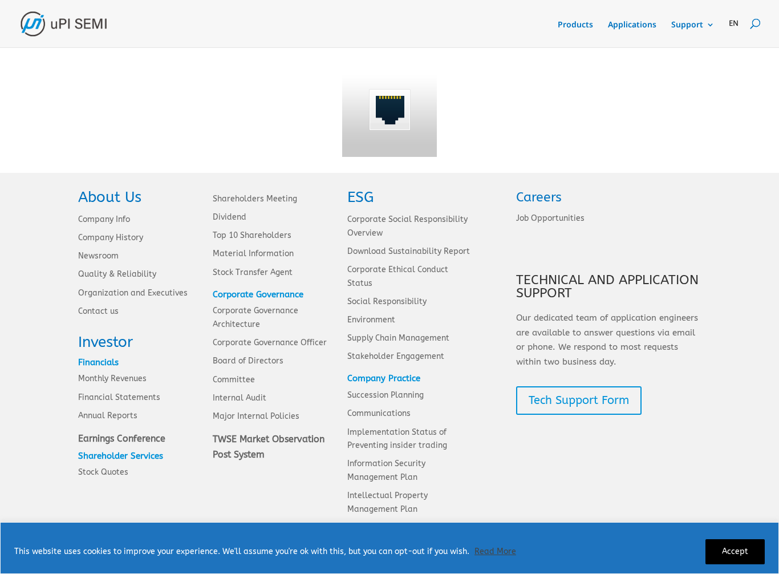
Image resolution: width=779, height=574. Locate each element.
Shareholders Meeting (255, 199)
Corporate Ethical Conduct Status (397, 276)
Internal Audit (239, 398)
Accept (735, 551)
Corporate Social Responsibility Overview (407, 226)
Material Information (253, 253)
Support (687, 25)
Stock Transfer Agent (253, 272)
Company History (110, 237)
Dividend (229, 217)
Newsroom (98, 256)
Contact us (98, 311)
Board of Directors (248, 361)
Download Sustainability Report (408, 251)
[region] (389, 548)
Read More (495, 551)
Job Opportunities (550, 218)
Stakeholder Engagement (395, 356)
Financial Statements (119, 397)
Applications (632, 25)
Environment (371, 320)
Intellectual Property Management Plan (387, 502)
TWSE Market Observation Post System (268, 447)
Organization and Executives (133, 293)
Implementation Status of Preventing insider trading (397, 439)
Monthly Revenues (112, 378)
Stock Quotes (103, 472)
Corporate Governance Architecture (255, 317)
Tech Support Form (579, 400)
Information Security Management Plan (386, 470)
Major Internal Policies (256, 416)
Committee (234, 380)
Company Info (104, 219)
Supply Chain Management (398, 338)
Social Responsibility (387, 301)
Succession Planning (385, 395)
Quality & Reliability (117, 274)
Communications (379, 413)
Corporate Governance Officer (270, 342)
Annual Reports (107, 416)
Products (575, 25)
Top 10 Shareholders (252, 235)
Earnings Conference (121, 438)
